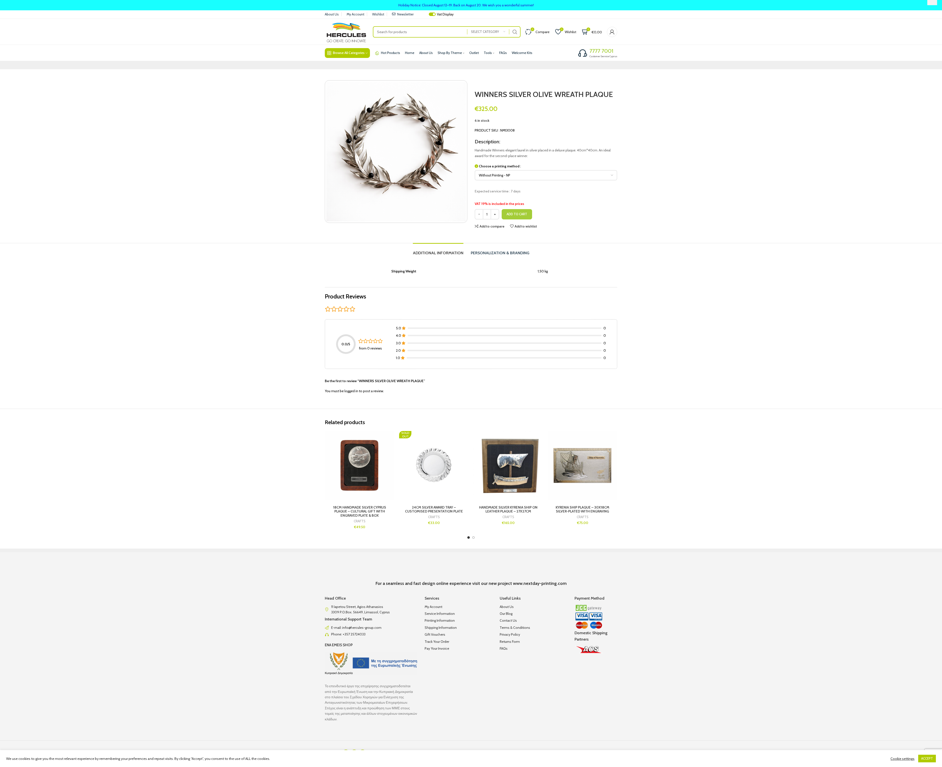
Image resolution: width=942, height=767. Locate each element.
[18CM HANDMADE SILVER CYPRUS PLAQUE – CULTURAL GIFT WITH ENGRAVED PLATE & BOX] (359, 465)
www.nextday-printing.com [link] (540, 583)
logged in (351, 391)
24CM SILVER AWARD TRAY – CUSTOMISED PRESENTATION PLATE (434, 509)
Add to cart (517, 214)
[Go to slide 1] (468, 537)
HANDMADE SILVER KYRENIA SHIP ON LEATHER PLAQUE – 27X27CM (508, 509)
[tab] (438, 250)
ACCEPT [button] (927, 758)
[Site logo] (346, 31)
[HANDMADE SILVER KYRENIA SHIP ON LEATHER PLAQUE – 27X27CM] (508, 465)
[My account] (612, 32)
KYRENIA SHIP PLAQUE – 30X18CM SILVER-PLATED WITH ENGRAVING (582, 509)
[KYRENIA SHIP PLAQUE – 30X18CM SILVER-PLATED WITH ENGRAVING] (582, 465)
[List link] (371, 627)
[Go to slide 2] (473, 537)
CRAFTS (360, 521)
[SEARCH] (515, 32)
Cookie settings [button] (902, 758)
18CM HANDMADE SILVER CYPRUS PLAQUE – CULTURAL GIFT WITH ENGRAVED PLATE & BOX (359, 511)
